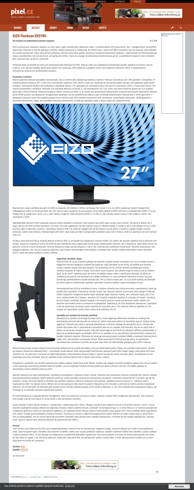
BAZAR (86, 27)
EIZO (23, 446)
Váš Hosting (54, 477)
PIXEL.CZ (137, 1)
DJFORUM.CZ (100, 1)
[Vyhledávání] (181, 27)
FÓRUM (70, 27)
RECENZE (36, 27)
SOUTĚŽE (103, 27)
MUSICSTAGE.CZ (80, 1)
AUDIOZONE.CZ (59, 1)
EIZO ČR (24, 449)
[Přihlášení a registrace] (172, 27)
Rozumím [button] (179, 486)
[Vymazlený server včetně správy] (172, 35)
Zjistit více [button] (70, 486)
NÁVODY (53, 27)
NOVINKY (18, 27)
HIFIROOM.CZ (120, 1)
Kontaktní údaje (35, 477)
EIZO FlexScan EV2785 (29, 36)
